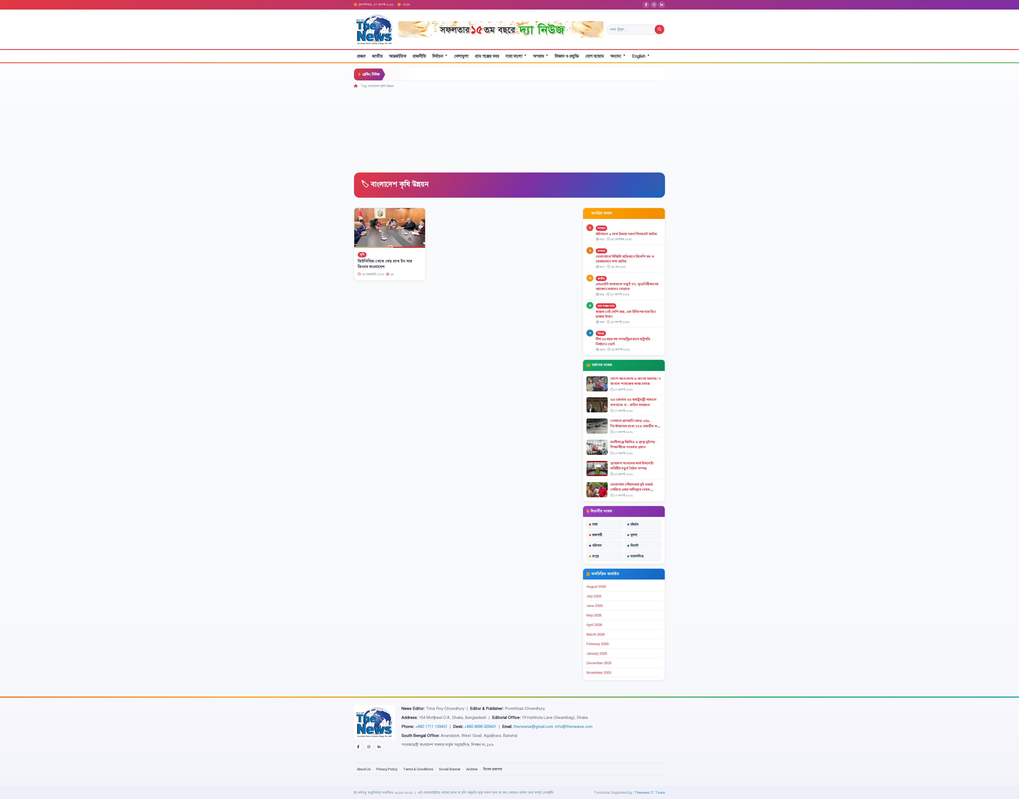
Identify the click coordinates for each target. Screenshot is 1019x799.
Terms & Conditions (418, 769)
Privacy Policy (386, 769)
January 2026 (596, 653)
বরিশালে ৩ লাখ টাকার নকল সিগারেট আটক (626, 234)
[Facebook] (646, 4)
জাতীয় (377, 56)
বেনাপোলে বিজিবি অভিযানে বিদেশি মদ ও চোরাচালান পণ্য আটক (625, 259)
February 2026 (597, 644)
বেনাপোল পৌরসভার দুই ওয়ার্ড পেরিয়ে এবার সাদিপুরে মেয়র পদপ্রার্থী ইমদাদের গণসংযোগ (631, 490)
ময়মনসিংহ (637, 556)
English (641, 56)
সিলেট (634, 545)
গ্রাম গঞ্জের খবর (487, 56)
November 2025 (598, 673)
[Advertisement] (509, 128)
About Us (363, 769)
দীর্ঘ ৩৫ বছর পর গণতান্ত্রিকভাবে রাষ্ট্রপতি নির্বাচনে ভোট (623, 341)
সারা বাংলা (516, 56)
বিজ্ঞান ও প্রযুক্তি (567, 56)
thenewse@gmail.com (533, 726)
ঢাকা (595, 524)
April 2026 (594, 625)
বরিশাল (597, 545)
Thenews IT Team (649, 792)
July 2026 (593, 596)
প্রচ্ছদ (361, 56)
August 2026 (596, 587)
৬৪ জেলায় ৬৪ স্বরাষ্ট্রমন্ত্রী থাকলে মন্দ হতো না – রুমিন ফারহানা (633, 402)
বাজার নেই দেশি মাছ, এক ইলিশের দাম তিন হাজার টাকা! (626, 314)
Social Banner (449, 769)
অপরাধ (541, 56)
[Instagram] (653, 4)
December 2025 (598, 663)
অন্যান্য (618, 56)
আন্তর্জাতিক (397, 56)
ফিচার (601, 333)
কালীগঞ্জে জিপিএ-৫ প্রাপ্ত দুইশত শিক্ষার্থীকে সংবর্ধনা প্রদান (632, 444)
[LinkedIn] (661, 4)
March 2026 (595, 634)
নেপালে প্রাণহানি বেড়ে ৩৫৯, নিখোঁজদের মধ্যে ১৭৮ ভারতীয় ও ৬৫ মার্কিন (633, 426)
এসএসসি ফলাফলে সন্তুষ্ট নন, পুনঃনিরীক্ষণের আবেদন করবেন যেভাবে (627, 286)
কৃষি (362, 254)
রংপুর (595, 556)
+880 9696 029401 (480, 726)
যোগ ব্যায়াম (594, 56)
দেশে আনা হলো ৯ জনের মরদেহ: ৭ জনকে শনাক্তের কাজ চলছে (635, 381)
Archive (471, 769)
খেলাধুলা (461, 56)
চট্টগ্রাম (634, 524)
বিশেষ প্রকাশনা (492, 769)
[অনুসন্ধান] (659, 29)
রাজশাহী (597, 535)
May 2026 (593, 615)
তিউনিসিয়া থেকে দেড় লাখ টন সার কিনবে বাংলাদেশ (385, 264)
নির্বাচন (440, 56)
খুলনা (634, 535)
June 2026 (594, 606)
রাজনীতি (419, 56)
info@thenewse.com (574, 726)
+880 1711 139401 (431, 726)
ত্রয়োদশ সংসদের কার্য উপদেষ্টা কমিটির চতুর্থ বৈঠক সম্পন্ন (631, 465)
